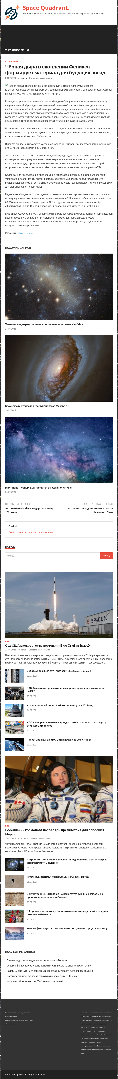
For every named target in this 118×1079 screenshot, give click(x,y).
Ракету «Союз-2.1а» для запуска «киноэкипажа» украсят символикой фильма (50, 970)
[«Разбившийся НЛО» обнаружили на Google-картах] (14, 887)
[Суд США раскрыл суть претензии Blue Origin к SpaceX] (59, 638)
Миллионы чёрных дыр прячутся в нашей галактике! (38, 487)
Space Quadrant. (46, 8)
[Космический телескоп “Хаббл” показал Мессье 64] (59, 402)
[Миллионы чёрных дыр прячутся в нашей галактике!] (59, 484)
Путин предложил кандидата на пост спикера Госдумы (37, 960)
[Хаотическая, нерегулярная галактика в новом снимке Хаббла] (59, 320)
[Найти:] (59, 555)
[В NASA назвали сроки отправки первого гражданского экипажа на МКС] (14, 698)
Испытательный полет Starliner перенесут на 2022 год (59, 705)
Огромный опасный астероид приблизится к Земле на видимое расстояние (49, 965)
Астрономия (11, 61)
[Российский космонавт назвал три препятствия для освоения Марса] (59, 823)
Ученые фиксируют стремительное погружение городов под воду (67, 928)
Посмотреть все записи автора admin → (31, 532)
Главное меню (18, 50)
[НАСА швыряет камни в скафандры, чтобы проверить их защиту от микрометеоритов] (14, 733)
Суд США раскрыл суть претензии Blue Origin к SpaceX (47, 645)
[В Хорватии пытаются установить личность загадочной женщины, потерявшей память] (14, 921)
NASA (7, 641)
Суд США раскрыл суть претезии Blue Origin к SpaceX (59, 670)
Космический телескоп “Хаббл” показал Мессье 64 (37, 406)
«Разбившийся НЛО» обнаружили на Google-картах (58, 876)
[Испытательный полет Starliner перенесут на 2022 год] (14, 715)
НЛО (7, 826)
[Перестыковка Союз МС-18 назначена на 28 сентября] (14, 750)
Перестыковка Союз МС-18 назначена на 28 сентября (59, 739)
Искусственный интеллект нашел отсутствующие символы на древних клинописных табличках (65, 895)
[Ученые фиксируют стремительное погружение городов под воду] (14, 938)
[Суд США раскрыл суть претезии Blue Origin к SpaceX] (14, 681)
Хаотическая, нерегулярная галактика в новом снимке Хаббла (44, 324)
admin (24, 78)
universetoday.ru (25, 232)
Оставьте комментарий (40, 78)
